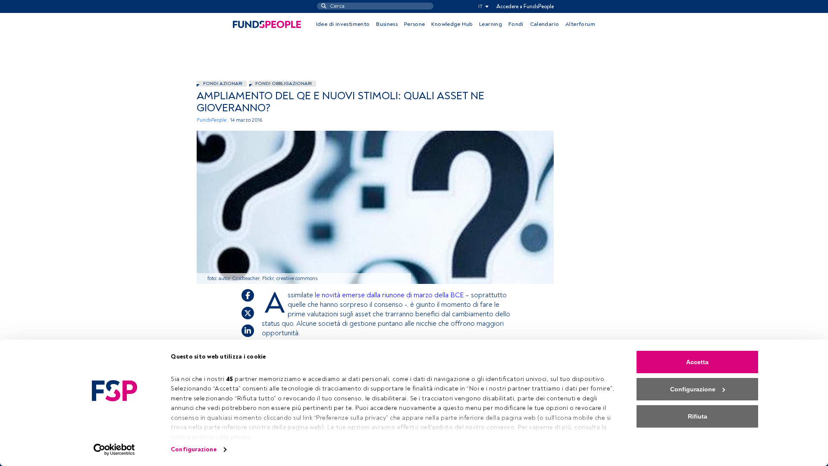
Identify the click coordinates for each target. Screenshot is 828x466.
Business (387, 24)
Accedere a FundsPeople (525, 6)
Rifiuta (697, 416)
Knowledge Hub (452, 24)
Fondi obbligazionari (283, 83)
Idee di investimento (343, 24)
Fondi (516, 24)
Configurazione (193, 449)
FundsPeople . (213, 120)
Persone (414, 24)
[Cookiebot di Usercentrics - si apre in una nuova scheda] (114, 450)
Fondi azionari (222, 83)
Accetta (697, 362)
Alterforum (580, 24)
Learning (490, 24)
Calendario (544, 24)
